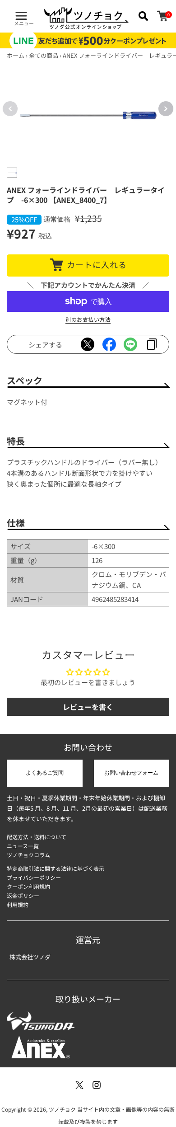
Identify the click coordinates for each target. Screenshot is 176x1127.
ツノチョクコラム (28, 855)
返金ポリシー (23, 895)
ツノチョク (62, 1109)
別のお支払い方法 (88, 319)
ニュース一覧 (23, 846)
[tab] (12, 173)
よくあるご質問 (45, 773)
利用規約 (17, 904)
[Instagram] (97, 1085)
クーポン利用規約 (28, 886)
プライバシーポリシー (34, 877)
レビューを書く (88, 706)
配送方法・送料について (36, 837)
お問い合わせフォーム (131, 773)
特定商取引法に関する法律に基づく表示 (55, 868)
